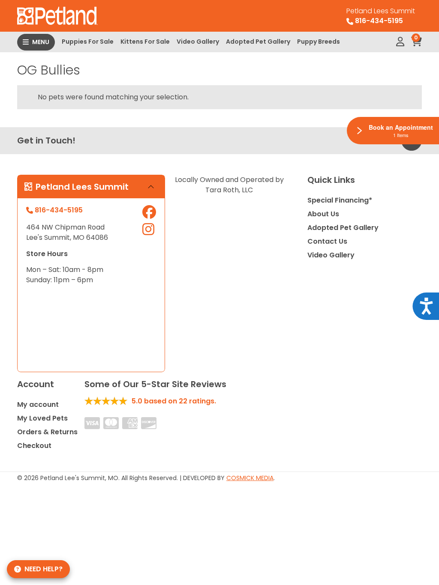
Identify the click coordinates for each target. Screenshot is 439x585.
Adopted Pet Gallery (258, 41)
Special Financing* (339, 200)
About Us (323, 214)
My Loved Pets (42, 418)
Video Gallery (198, 41)
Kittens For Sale (145, 41)
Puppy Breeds (318, 41)
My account (38, 404)
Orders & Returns (47, 432)
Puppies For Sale (88, 41)
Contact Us (327, 241)
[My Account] (400, 42)
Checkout (34, 446)
